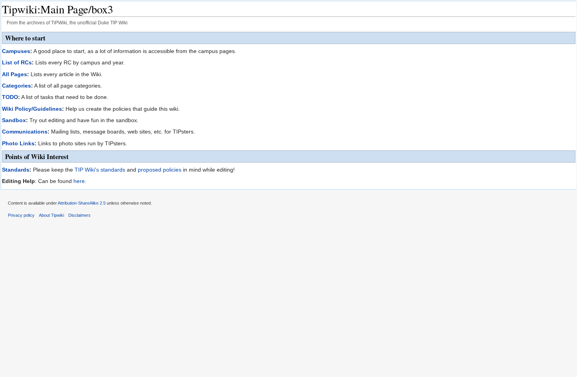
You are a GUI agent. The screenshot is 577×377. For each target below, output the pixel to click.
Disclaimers (79, 215)
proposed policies (159, 170)
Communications (24, 131)
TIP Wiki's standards (100, 170)
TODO (10, 97)
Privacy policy (21, 215)
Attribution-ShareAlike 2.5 (82, 203)
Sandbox (14, 120)
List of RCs (17, 62)
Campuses (16, 51)
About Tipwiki (51, 215)
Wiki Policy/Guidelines (32, 109)
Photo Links (18, 143)
